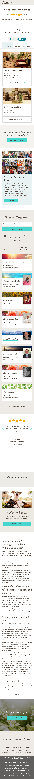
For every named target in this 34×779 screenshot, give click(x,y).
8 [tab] (23, 465)
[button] (30, 2)
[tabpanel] (17, 435)
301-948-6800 (9, 114)
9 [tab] (25, 465)
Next (30, 430)
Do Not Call (17, 752)
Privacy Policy (9, 750)
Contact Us (17, 748)
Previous (3, 430)
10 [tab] (28, 465)
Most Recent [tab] (9, 249)
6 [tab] (18, 465)
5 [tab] (16, 465)
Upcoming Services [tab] (23, 248)
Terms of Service (24, 750)
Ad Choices (28, 752)
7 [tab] (21, 465)
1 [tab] (6, 465)
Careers (28, 748)
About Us (6, 748)
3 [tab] (11, 465)
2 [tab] (8, 465)
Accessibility (6, 752)
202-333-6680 (9, 77)
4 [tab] (13, 465)
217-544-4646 (24, 518)
